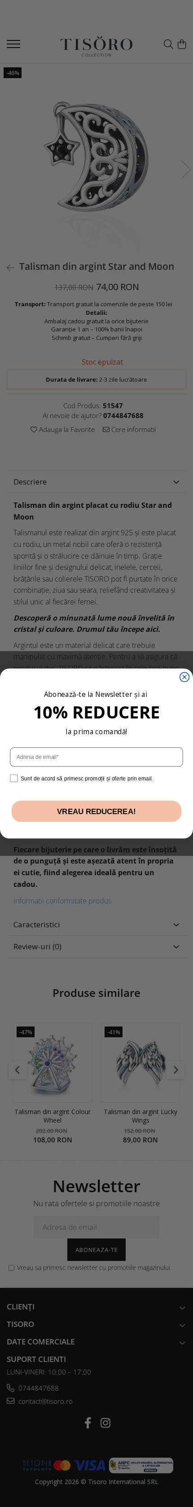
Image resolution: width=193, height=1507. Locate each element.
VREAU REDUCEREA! (96, 811)
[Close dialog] (184, 677)
